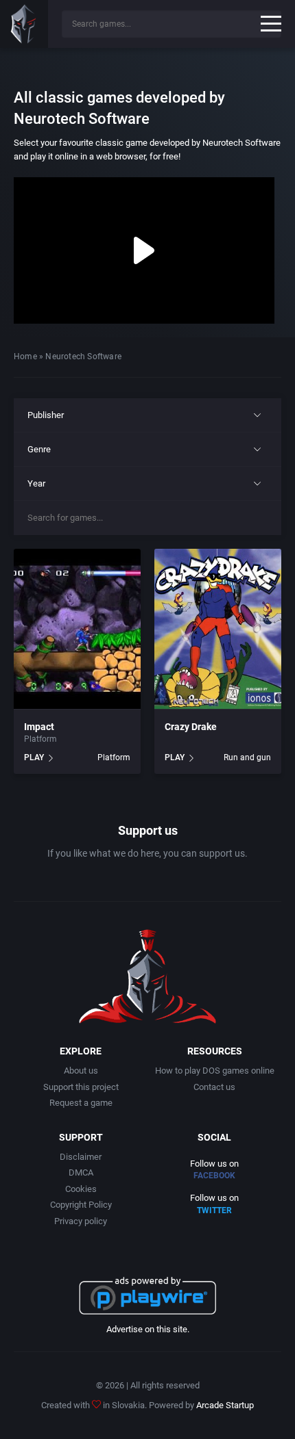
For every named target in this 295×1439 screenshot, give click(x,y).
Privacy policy (80, 1221)
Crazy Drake (191, 726)
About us (81, 1070)
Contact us (214, 1087)
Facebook (214, 1175)
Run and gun (247, 757)
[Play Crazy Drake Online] (217, 629)
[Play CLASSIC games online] (24, 24)
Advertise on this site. (147, 1329)
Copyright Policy (81, 1205)
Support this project (81, 1087)
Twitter (214, 1210)
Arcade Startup (225, 1405)
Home (25, 356)
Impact (39, 726)
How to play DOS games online (214, 1070)
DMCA (81, 1172)
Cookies (81, 1189)
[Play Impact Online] (77, 629)
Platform (40, 739)
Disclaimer (81, 1157)
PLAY (34, 757)
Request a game (81, 1103)
